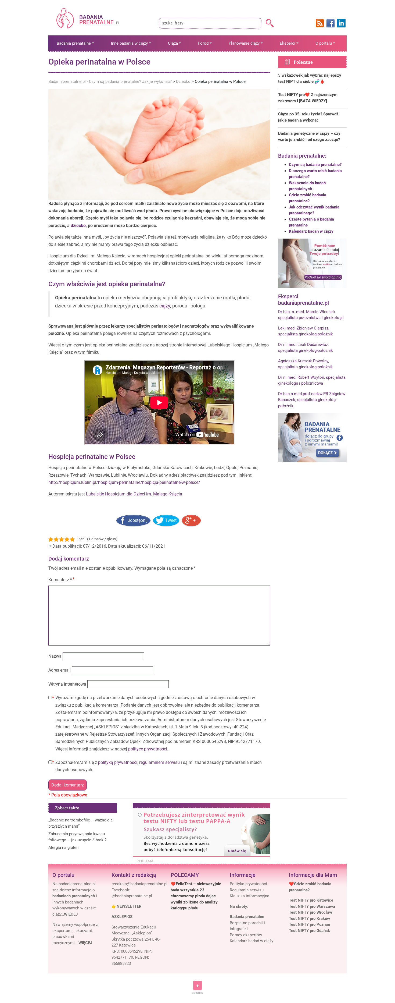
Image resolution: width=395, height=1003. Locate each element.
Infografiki (239, 928)
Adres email (59, 670)
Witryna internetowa (67, 684)
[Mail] (139, 883)
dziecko (78, 225)
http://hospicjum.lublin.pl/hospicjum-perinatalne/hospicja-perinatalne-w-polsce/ (124, 482)
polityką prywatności (117, 762)
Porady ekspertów (246, 935)
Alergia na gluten (63, 847)
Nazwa (55, 656)
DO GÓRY (197, 992)
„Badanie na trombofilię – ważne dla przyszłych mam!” (80, 823)
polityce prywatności (147, 749)
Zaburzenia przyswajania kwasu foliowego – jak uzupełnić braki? (77, 836)
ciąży (164, 306)
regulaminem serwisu (159, 762)
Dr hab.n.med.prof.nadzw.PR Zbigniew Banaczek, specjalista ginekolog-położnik (311, 399)
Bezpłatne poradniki (247, 922)
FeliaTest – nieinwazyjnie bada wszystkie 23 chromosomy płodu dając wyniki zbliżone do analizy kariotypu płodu (196, 895)
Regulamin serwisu (247, 890)
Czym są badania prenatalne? (315, 164)
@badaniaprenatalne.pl (132, 896)
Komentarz (60, 579)
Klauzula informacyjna (249, 896)
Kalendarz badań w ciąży (311, 231)
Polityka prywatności (248, 883)
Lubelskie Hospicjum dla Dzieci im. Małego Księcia (134, 494)
